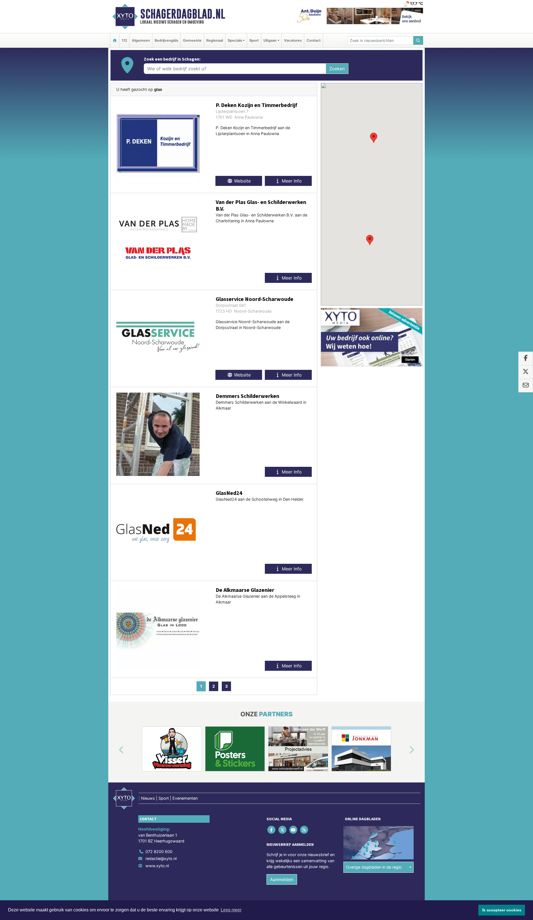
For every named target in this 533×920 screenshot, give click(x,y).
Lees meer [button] (231, 909)
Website (242, 181)
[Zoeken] (418, 40)
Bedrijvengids (166, 40)
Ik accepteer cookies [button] (501, 910)
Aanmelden (281, 879)
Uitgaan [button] (269, 40)
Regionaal (214, 40)
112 (124, 40)
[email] (526, 385)
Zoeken (337, 68)
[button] (373, 138)
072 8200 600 (158, 851)
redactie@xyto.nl (161, 858)
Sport (254, 40)
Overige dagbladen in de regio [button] (374, 867)
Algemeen (141, 40)
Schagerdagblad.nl (182, 14)
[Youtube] (293, 829)
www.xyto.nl (157, 865)
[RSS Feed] (304, 829)
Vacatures (293, 40)
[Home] (114, 40)
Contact (313, 40)
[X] (282, 829)
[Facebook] (271, 829)
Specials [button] (235, 40)
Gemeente (192, 40)
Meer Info (291, 181)
